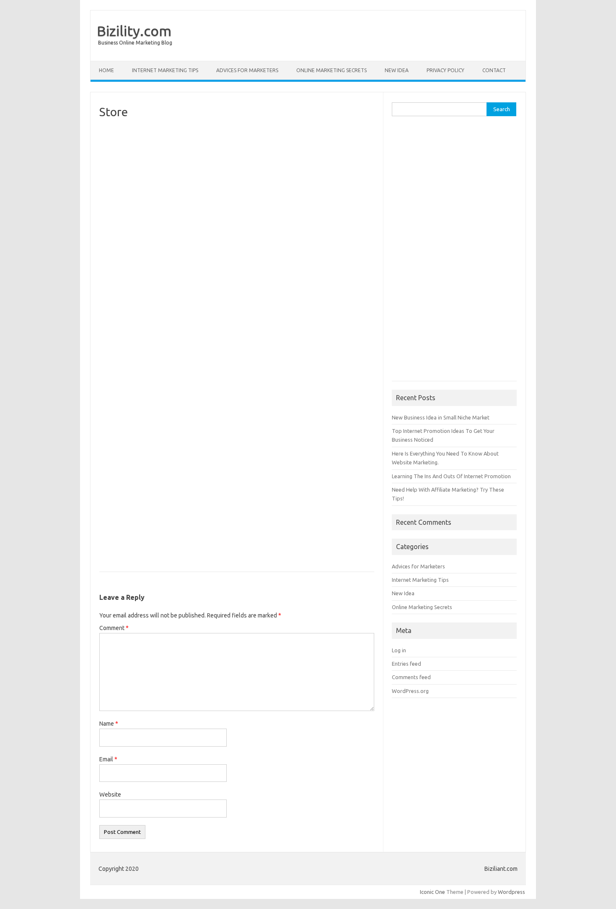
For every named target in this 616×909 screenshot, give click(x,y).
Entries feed (406, 664)
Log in (399, 650)
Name (108, 723)
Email (108, 759)
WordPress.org (410, 691)
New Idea (397, 70)
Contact (494, 70)
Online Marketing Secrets (331, 70)
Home (106, 70)
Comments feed (411, 677)
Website (110, 794)
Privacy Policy (445, 70)
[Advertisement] (454, 253)
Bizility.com (134, 31)
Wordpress (511, 892)
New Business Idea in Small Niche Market (440, 417)
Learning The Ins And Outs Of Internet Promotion (451, 476)
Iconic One (432, 892)
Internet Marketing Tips (165, 70)
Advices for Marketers (247, 70)
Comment (114, 628)
